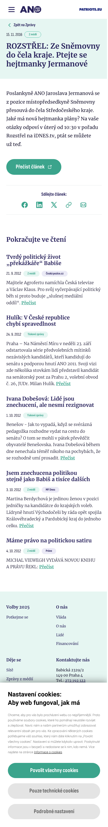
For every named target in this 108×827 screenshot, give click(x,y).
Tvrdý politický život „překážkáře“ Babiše (33, 260)
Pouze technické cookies (54, 790)
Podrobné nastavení (54, 811)
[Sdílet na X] (54, 205)
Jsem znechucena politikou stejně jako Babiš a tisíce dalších (48, 476)
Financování (67, 643)
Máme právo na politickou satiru (49, 540)
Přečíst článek (30, 166)
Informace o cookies (48, 752)
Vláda (61, 617)
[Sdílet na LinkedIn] (39, 205)
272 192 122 (75, 680)
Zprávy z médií (19, 679)
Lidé (60, 635)
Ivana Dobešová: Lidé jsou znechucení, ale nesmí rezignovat (50, 402)
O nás (61, 626)
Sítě (9, 670)
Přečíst (28, 303)
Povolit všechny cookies (54, 770)
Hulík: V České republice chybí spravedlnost (38, 320)
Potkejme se (17, 617)
